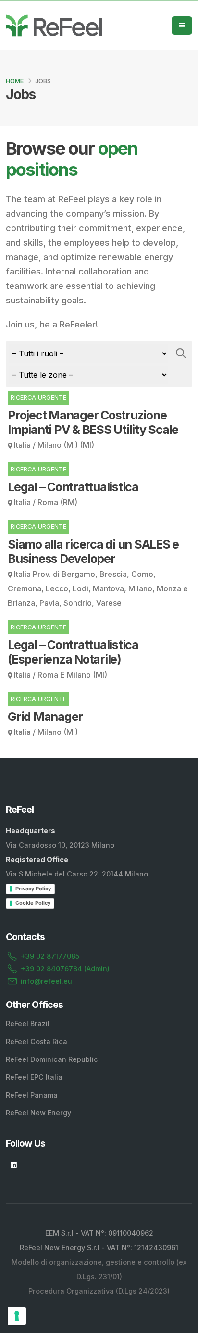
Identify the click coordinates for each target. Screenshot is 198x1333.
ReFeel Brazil (28, 1023)
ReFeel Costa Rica (36, 1041)
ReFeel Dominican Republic (52, 1059)
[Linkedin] (14, 1165)
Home (15, 81)
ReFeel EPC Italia (34, 1077)
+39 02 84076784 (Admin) (65, 969)
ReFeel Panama (32, 1095)
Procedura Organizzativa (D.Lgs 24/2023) (99, 1291)
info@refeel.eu (46, 981)
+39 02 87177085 (50, 956)
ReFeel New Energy (38, 1113)
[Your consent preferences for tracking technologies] (17, 1316)
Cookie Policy (32, 903)
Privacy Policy (33, 888)
